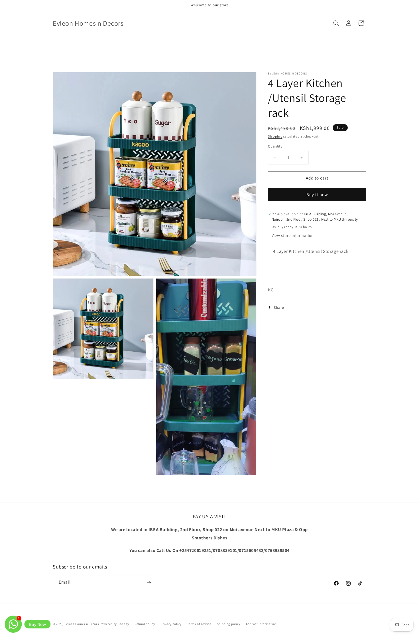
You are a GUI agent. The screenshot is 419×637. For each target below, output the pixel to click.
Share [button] (279, 307)
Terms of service (199, 624)
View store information (293, 235)
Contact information (261, 624)
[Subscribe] (149, 582)
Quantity (275, 146)
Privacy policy (171, 624)
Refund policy (145, 624)
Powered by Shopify (114, 624)
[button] (336, 23)
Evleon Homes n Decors (81, 624)
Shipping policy (229, 624)
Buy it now (317, 194)
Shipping (275, 136)
